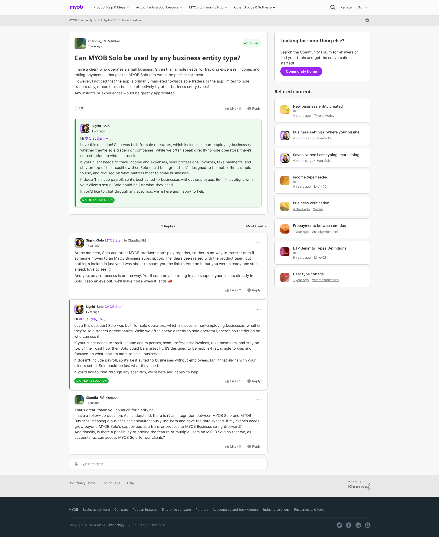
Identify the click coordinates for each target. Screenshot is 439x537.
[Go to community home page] (76, 7)
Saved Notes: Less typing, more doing (326, 154)
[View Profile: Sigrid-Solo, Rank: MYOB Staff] (79, 242)
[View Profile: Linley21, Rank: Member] (284, 251)
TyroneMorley (324, 115)
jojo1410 (320, 186)
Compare (121, 509)
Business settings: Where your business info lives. (328, 132)
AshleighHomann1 (325, 232)
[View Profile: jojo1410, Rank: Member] (284, 180)
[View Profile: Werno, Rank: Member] (284, 206)
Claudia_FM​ (99, 138)
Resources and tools (309, 509)
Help (130, 483)
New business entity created (318, 106)
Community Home (82, 483)
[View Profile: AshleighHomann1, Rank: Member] (284, 229)
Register (346, 7)
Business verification (311, 203)
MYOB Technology (111, 525)
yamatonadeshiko (325, 280)
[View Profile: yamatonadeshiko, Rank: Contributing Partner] (284, 277)
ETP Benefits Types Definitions (320, 248)
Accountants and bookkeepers (236, 509)
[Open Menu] (367, 20)
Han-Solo (324, 138)
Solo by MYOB (107, 20)
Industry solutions (276, 509)
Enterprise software (176, 509)
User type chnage (308, 274)
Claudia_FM (97, 41)
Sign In (363, 7)
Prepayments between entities (319, 225)
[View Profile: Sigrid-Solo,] (84, 128)
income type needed (310, 177)
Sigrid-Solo (101, 126)
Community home (301, 71)
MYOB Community (81, 20)
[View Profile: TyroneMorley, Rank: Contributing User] (284, 109)
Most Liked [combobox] (257, 226)
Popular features (145, 509)
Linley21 (320, 257)
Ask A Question (131, 20)
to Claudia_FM (135, 240)
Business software (96, 509)
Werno (318, 209)
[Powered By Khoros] (359, 486)
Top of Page (111, 483)
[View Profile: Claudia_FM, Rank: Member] (80, 43)
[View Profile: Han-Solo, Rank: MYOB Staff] (284, 135)
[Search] (333, 7)
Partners (201, 509)
